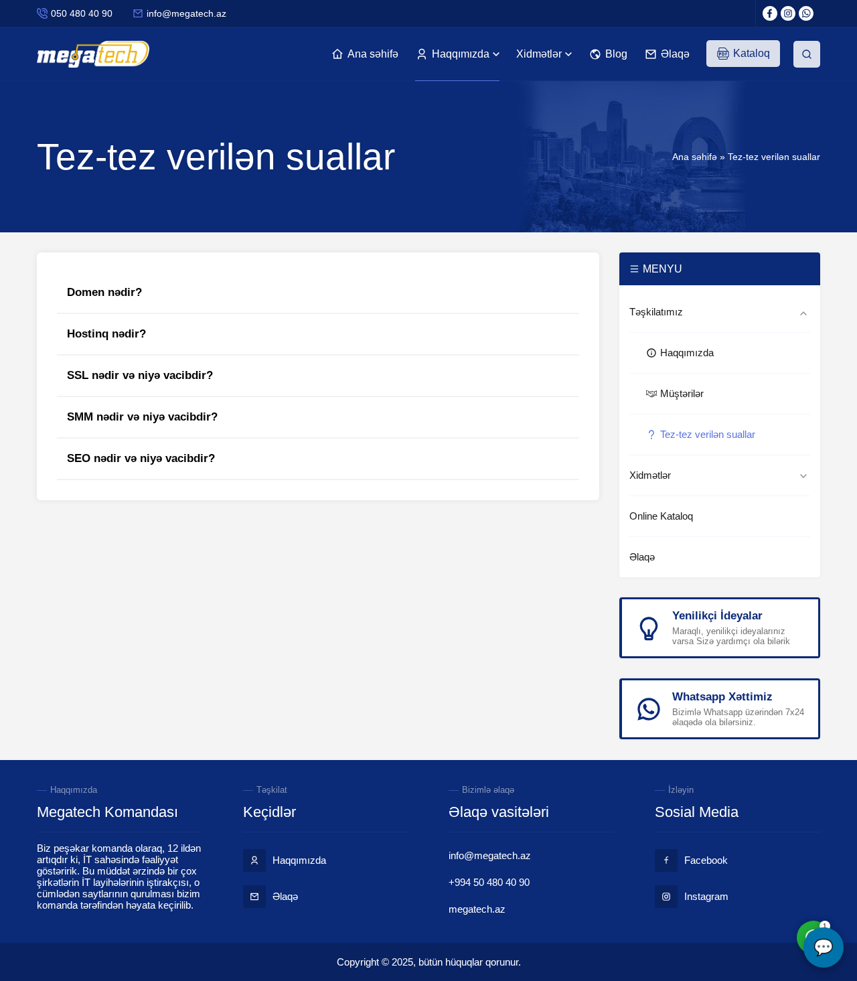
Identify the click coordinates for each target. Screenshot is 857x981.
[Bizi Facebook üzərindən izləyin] (770, 13)
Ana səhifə (694, 156)
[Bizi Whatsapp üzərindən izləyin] (806, 13)
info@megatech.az (186, 13)
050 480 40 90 (81, 13)
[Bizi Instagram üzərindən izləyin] (788, 13)
